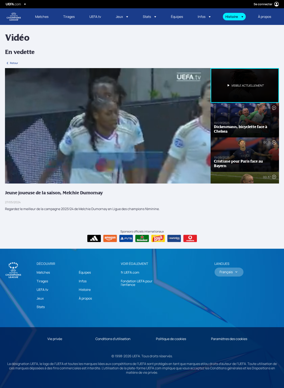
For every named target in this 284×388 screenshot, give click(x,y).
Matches (43, 272)
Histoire (85, 289)
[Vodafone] (190, 238)
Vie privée (54, 339)
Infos (82, 281)
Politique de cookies (171, 339)
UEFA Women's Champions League (13, 17)
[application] (108, 126)
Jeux (40, 298)
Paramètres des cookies (229, 339)
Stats (41, 307)
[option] (245, 85)
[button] (122, 17)
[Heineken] (142, 238)
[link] (41, 17)
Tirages (42, 281)
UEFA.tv (42, 289)
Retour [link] (14, 63)
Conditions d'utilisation (113, 339)
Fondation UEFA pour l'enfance (136, 283)
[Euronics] (174, 238)
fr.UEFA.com (130, 272)
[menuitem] (44, 17)
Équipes (85, 272)
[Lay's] (158, 238)
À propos (85, 298)
